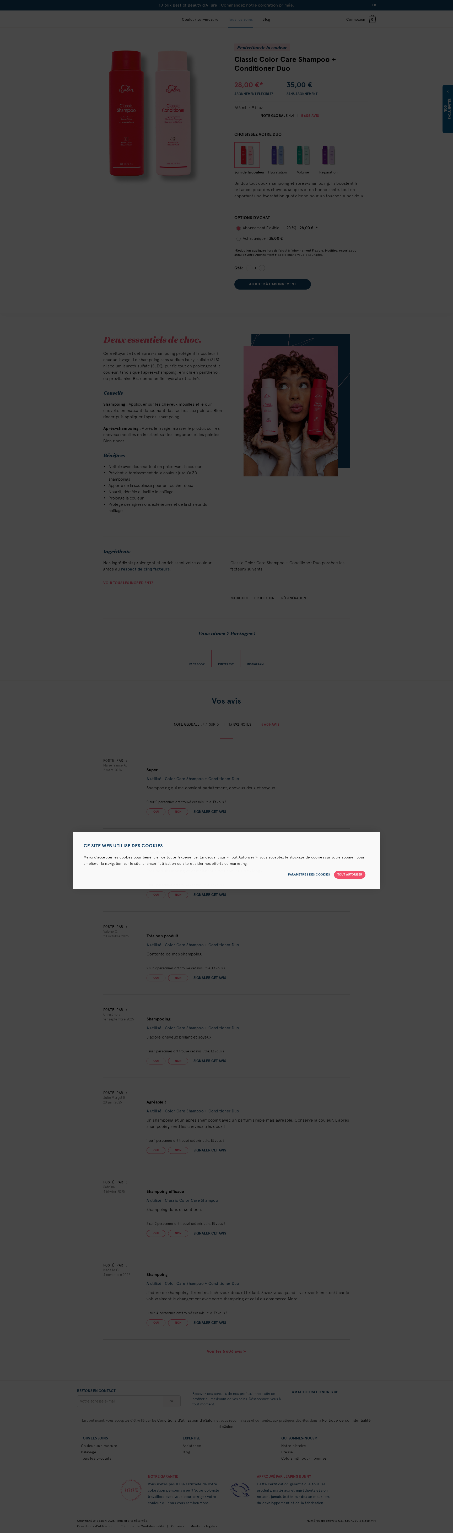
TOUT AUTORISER (349, 874)
